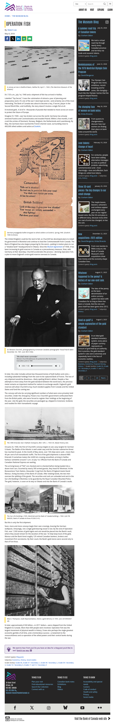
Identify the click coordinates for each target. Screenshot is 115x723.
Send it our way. (23, 650)
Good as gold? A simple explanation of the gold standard (92, 324)
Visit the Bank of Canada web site (92, 719)
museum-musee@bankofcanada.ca (17, 693)
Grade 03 (99, 366)
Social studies (31, 660)
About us (83, 10)
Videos (60, 689)
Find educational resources (42, 684)
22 (97, 378)
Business (81, 364)
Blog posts (20, 657)
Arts (79, 178)
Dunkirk (37, 126)
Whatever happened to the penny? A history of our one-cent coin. (91, 277)
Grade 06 (18, 663)
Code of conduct (89, 689)
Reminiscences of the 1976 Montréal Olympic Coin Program (92, 68)
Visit (92, 10)
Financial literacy (100, 364)
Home (7, 16)
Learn (110, 10)
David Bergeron (87, 75)
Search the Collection (40, 687)
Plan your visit (37, 681)
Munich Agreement (54, 247)
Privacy (86, 694)
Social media (88, 697)
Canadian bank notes (66, 681)
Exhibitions (62, 684)
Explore (100, 10)
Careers (86, 687)
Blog (59, 687)
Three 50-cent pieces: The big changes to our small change (92, 191)
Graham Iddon (87, 35)
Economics (16, 660)
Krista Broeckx (87, 114)
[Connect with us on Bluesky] (65, 708)
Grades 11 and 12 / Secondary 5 (35, 665)
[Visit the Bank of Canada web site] (30, 719)
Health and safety (90, 692)
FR (110, 4)
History (23, 660)
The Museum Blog (20, 16)
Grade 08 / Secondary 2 (49, 663)
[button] (7, 38)
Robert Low (12, 30)
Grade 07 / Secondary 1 (31, 663)
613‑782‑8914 (10, 690)
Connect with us (38, 689)
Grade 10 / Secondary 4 (15, 665)
